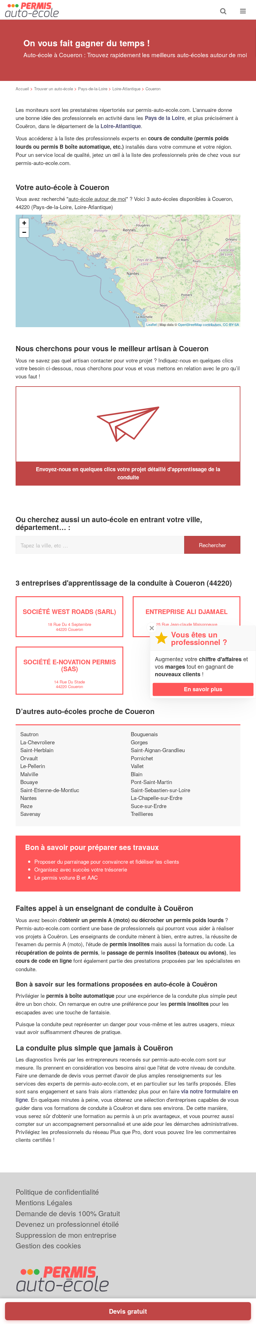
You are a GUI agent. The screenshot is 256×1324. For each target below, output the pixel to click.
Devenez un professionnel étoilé (67, 1224)
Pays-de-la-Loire (92, 89)
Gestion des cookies (48, 1245)
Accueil (22, 89)
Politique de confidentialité (57, 1192)
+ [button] (24, 223)
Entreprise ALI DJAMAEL (186, 611)
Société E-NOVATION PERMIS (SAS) (69, 665)
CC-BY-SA (231, 324)
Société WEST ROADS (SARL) (69, 611)
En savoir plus (203, 689)
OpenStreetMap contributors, (200, 324)
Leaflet (151, 324)
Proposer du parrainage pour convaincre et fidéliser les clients (106, 861)
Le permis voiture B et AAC (66, 877)
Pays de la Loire (165, 118)
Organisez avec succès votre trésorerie (80, 869)
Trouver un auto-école (53, 89)
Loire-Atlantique (126, 89)
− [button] (24, 232)
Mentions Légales (44, 1202)
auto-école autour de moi (97, 198)
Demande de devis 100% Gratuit (68, 1213)
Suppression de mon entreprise (66, 1235)
